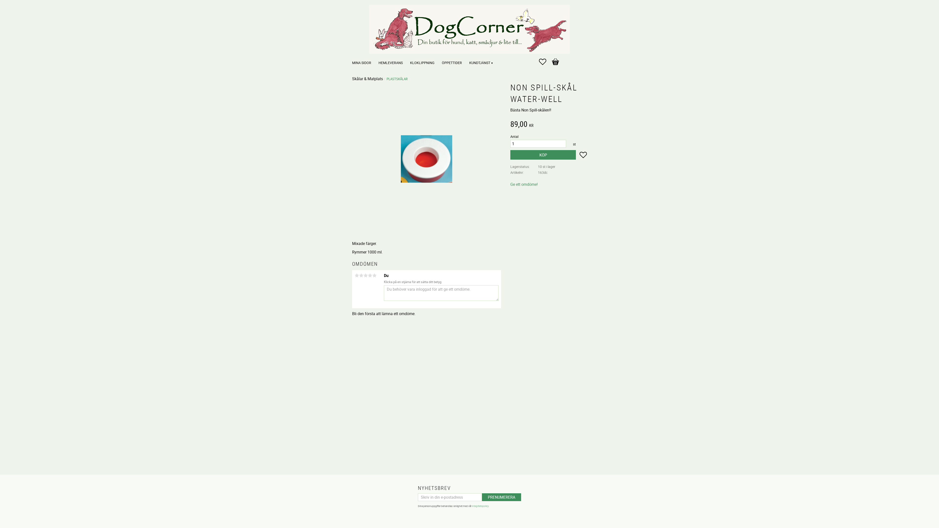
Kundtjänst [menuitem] (479, 62)
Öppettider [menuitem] (452, 62)
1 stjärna (357, 275)
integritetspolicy (480, 506)
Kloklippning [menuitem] (422, 62)
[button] (545, 62)
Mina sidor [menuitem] (361, 62)
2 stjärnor (361, 275)
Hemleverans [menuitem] (391, 62)
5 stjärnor (374, 275)
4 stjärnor (370, 275)
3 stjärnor (365, 275)
